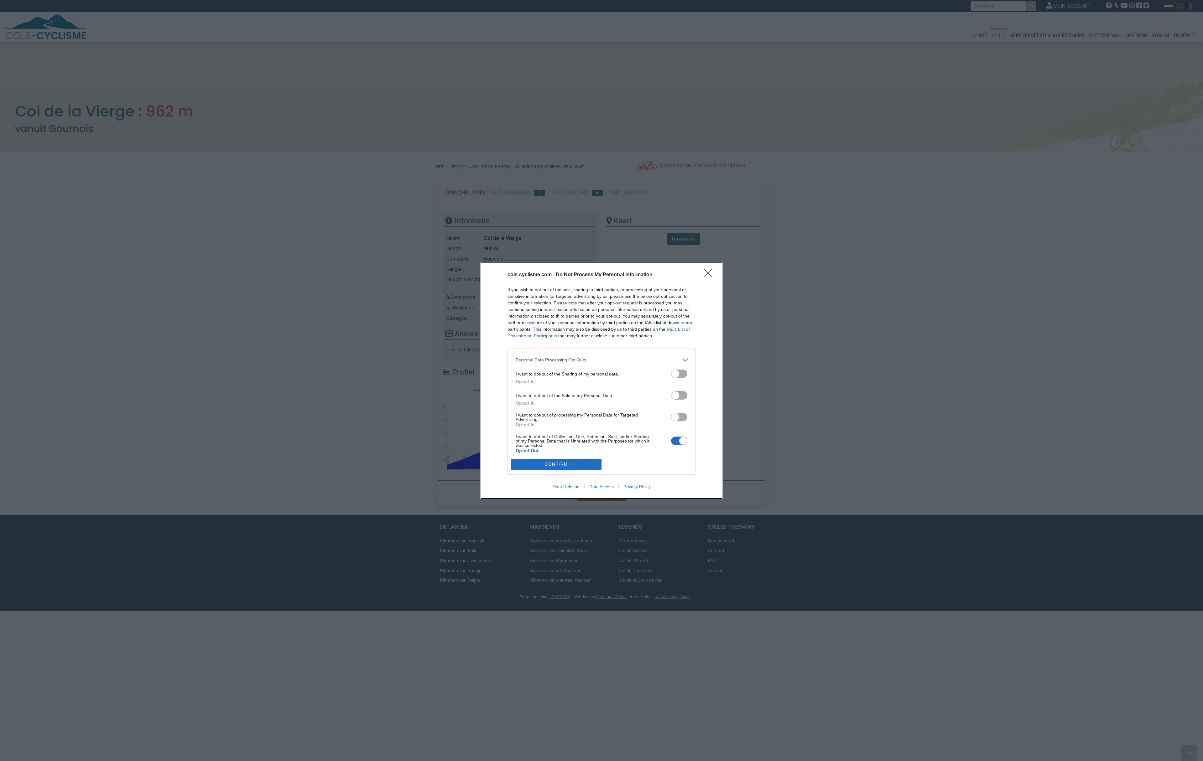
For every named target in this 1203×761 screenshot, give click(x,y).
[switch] (679, 374)
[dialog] (601, 381)
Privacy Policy (637, 486)
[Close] (710, 275)
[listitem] (601, 360)
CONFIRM (556, 464)
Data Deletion (566, 486)
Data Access (601, 486)
